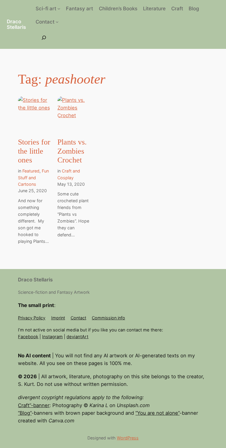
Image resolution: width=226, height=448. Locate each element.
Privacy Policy (31, 317)
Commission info (108, 317)
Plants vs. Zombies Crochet (72, 151)
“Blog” (24, 413)
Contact (78, 317)
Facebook (28, 336)
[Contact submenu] (57, 21)
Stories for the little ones (34, 151)
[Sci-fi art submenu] (58, 8)
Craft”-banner (33, 405)
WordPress (128, 437)
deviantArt (77, 336)
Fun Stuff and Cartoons (33, 177)
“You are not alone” (157, 413)
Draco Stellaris (16, 24)
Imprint (58, 317)
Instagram (52, 336)
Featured (30, 170)
